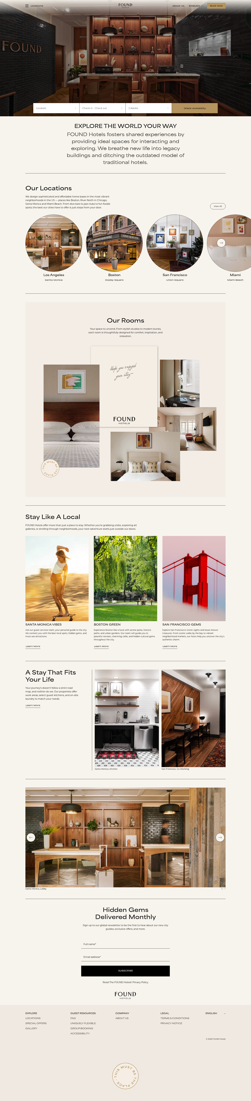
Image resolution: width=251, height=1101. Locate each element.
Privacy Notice (171, 1024)
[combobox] (56, 108)
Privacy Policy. (140, 982)
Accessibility (80, 1034)
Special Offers (36, 1024)
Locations (33, 1018)
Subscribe (125, 971)
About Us (178, 6)
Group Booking (81, 1029)
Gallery (31, 1029)
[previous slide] (31, 837)
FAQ (73, 1018)
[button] (102, 108)
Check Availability (195, 108)
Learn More (33, 646)
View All (218, 206)
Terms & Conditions (175, 1018)
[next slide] (221, 243)
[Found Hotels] (125, 5)
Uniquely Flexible (83, 1024)
